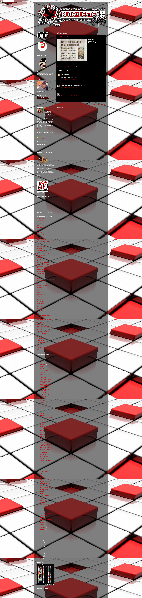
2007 (40, 558)
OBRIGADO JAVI (44, 387)
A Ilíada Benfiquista (41, 220)
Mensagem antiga (99, 104)
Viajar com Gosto (41, 340)
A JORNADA (43, 396)
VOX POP (42, 466)
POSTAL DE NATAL (44, 470)
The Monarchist (41, 335)
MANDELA (42, 508)
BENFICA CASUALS (44, 464)
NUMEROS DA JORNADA (46, 447)
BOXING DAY (43, 377)
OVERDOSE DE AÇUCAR (46, 379)
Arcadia (39, 223)
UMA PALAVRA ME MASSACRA (44, 498)
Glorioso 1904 (40, 275)
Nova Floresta (40, 292)
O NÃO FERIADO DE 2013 (46, 513)
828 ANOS (42, 502)
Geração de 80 (40, 273)
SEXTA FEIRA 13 (44, 454)
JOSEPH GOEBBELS (45, 442)
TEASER (42, 413)
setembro (42, 531)
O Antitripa (39, 296)
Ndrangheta (40, 290)
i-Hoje (38, 349)
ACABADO (42, 398)
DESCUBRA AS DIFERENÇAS (47, 430)
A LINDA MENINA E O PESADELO (45, 382)
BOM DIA (42, 485)
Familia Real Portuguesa (43, 262)
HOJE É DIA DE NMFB (45, 522)
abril (41, 540)
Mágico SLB (40, 289)
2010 (40, 553)
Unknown (63, 72)
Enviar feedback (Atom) (68, 107)
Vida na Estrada (41, 342)
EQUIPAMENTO (43, 491)
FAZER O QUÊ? (43, 404)
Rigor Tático (40, 322)
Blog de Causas (41, 234)
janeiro (42, 546)
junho (41, 537)
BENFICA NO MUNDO (45, 471)
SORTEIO (42, 436)
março (41, 542)
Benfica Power (40, 230)
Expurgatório (40, 259)
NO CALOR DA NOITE (45, 438)
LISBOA (42, 458)
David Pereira (40, 252)
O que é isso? (40, 303)
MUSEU (42, 424)
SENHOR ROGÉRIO (44, 495)
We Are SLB (40, 343)
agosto (42, 533)
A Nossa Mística (41, 221)
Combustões (40, 244)
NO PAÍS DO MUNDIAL (45, 481)
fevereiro (42, 544)
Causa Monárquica (41, 239)
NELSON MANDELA (44, 504)
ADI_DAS (42, 368)
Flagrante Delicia (41, 266)
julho (41, 535)
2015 (40, 359)
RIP (41, 475)
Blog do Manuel (41, 236)
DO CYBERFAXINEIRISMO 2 (46, 487)
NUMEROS (42, 415)
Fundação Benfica (41, 269)
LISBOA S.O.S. (40, 278)
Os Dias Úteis (40, 308)
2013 (40, 362)
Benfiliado (39, 232)
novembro (42, 527)
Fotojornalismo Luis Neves (43, 267)
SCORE (41, 402)
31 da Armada (40, 218)
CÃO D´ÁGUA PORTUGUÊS (46, 394)
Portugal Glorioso (41, 312)
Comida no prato (41, 246)
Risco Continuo (40, 324)
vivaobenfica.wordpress (42, 351)
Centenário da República (43, 241)
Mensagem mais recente (65, 104)
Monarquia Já (40, 287)
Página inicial (83, 104)
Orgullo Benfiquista (41, 306)
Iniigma (39, 276)
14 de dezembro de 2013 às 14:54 (69, 79)
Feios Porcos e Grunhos (43, 264)
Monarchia (39, 283)
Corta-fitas (39, 248)
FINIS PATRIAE (43, 515)
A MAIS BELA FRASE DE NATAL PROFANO (45, 385)
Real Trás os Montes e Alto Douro (45, 319)
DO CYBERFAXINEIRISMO (46, 510)
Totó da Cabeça (41, 336)
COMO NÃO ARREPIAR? (46, 460)
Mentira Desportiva (41, 282)
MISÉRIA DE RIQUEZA (45, 426)
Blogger (75, 595)
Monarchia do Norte (42, 285)
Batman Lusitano (41, 227)
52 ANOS (42, 420)
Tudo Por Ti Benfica (42, 338)
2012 (40, 549)
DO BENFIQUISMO (44, 489)
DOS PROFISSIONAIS (45, 483)
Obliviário (39, 305)
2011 (40, 551)
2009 (40, 555)
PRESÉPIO (42, 372)
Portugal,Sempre (41, 313)
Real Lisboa (40, 317)
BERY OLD (42, 400)
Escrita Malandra (41, 255)
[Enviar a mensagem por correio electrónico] (76, 66)
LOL (41, 432)
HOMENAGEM (43, 434)
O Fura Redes (40, 299)
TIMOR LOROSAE (44, 512)
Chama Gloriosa (41, 243)
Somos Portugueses (42, 329)
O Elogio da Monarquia (42, 297)
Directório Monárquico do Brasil (44, 253)
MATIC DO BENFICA (45, 477)
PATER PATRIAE (63, 37)
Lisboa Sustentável (41, 280)
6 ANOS (42, 524)
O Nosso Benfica (41, 301)
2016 (40, 357)
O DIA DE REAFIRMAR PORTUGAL (45, 520)
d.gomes (63, 92)
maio (41, 539)
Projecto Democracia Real (43, 315)
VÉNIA (41, 440)
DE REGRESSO (43, 422)
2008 (40, 556)
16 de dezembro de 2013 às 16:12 (69, 95)
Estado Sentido (40, 257)
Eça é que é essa (41, 260)
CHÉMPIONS (43, 473)
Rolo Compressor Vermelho (43, 326)
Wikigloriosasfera (41, 345)
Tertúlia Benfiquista (41, 333)
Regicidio (39, 321)
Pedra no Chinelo (41, 310)
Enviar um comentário (64, 98)
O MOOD (42, 493)
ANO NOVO (42, 366)
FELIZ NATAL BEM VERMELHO (44, 390)
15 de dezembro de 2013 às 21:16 (69, 87)
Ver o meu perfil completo (43, 128)
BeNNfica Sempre (41, 229)
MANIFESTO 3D (44, 406)
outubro (42, 529)
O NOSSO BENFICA (44, 410)
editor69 (63, 83)
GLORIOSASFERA (41, 271)
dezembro (42, 364)
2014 (40, 361)
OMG (41, 506)
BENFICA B (42, 462)
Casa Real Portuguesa (42, 237)
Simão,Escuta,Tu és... (42, 328)
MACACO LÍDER (44, 370)
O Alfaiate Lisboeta (41, 294)
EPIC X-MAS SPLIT (44, 412)
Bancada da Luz (41, 225)
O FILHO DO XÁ (44, 456)
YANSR (39, 347)
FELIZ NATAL (43, 392)
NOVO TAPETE (43, 408)
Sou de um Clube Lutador (43, 331)
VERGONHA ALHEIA (44, 428)
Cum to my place (41, 250)
